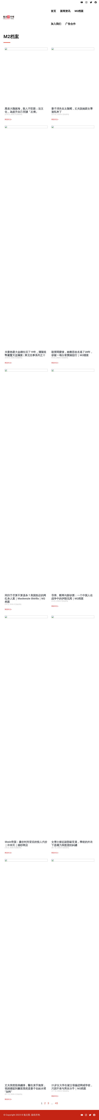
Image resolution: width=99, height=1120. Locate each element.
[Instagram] (86, 2)
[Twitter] (91, 2)
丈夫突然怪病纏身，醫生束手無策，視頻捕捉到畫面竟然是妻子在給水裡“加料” (25, 1088)
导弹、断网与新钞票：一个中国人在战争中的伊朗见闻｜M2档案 (72, 597)
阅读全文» (8, 119)
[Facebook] (95, 2)
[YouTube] (81, 2)
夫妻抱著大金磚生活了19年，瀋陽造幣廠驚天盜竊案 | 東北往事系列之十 (25, 353)
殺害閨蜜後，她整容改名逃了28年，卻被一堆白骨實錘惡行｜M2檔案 (72, 353)
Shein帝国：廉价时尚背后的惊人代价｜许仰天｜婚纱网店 (26, 843)
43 (56, 1103)
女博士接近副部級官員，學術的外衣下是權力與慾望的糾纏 (72, 843)
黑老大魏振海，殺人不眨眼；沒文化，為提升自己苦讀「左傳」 (24, 110)
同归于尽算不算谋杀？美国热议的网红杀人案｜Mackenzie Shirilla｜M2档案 (25, 598)
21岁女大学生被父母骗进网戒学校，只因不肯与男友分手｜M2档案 (72, 1087)
